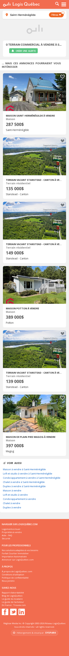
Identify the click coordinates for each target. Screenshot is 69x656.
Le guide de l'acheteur (13, 602)
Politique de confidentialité (15, 577)
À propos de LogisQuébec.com (17, 571)
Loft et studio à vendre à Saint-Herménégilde (27, 473)
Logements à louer (11, 529)
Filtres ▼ (57, 14)
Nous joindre (8, 580)
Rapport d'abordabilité (13, 592)
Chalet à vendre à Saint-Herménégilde (24, 482)
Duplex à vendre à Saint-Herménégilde (24, 486)
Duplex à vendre (12, 507)
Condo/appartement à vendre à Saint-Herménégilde (31, 477)
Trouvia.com (19, 605)
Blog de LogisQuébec (12, 595)
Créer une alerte (26, 50)
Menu (64, 4)
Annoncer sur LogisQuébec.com (18, 559)
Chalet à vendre (11, 503)
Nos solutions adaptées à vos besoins (20, 550)
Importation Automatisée (14, 556)
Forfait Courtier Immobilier (15, 553)
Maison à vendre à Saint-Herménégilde (24, 469)
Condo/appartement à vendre (19, 499)
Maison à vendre (12, 490)
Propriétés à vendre (12, 532)
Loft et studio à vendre (15, 494)
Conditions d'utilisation (13, 574)
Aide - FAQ (7, 535)
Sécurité (6, 538)
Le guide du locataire (12, 598)
